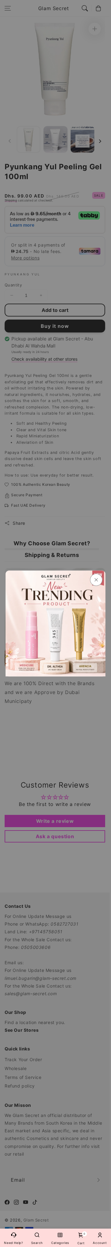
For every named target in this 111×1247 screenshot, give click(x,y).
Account (100, 1243)
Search (37, 1243)
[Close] (96, 580)
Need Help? (13, 1243)
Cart (80, 1238)
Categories (60, 1243)
